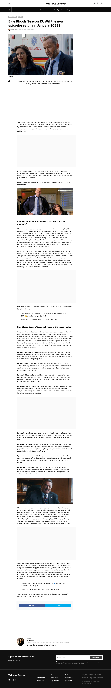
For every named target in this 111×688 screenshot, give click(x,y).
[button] (9, 4)
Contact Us (68, 675)
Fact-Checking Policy (55, 681)
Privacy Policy (69, 677)
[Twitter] (98, 3)
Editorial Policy (41, 677)
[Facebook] (94, 3)
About (38, 675)
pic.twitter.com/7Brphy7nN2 (30, 586)
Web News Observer (55, 3)
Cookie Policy (40, 680)
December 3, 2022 (52, 319)
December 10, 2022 (52, 589)
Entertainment (12, 16)
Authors (53, 675)
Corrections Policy (68, 681)
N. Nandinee (31, 641)
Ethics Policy (54, 677)
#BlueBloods (58, 314)
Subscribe (95, 657)
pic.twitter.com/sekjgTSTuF (36, 316)
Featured (20, 16)
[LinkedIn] (101, 3)
